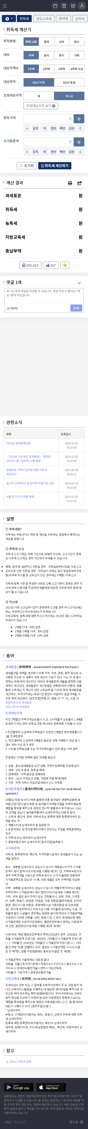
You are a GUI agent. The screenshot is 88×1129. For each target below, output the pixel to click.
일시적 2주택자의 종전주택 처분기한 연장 (30, 483)
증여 (46, 42)
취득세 (24, 18)
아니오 (69, 96)
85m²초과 (69, 82)
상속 (61, 42)
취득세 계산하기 (56, 165)
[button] (70, 183)
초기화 (29, 165)
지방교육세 (12, 978)
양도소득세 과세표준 (17, 707)
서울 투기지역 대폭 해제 (20, 496)
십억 (35, 128)
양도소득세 (44, 18)
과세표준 (11, 667)
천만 (53, 128)
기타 (76, 55)
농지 (46, 55)
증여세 (63, 18)
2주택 (46, 69)
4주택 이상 (76, 69)
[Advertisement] (44, 366)
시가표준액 (12, 848)
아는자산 (19, 1122)
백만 (62, 128)
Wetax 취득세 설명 (20, 1061)
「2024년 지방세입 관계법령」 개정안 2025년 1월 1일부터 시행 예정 (28, 458)
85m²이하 (39, 82)
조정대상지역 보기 (39, 105)
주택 (31, 55)
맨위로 (74, 1122)
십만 (71, 128)
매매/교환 (31, 42)
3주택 (61, 69)
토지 (61, 55)
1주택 (31, 69)
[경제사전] (73, 6)
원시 (76, 42)
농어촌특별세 (13, 789)
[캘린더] (55, 6)
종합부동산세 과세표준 (18, 702)
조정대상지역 (13, 713)
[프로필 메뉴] (82, 6)
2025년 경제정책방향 (18, 443)
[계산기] (64, 6)
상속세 (79, 18)
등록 (76, 308)
